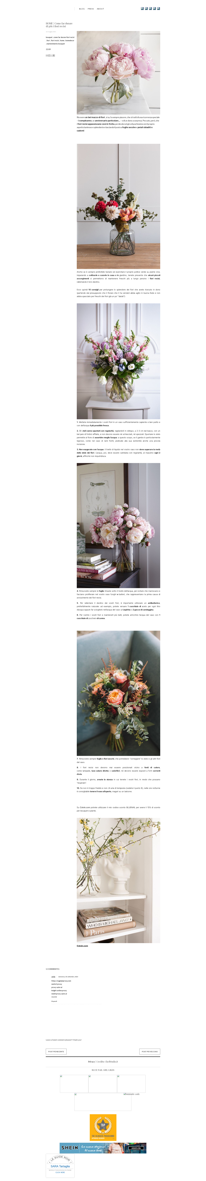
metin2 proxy (57, 984)
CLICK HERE (60, 1172)
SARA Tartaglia (60, 1166)
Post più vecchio (150, 1052)
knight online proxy (59, 990)
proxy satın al (57, 987)
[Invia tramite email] (47, 55)
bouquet (49, 37)
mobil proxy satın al (59, 994)
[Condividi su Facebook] (54, 55)
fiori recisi (55, 40)
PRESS (91, 9)
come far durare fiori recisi (64, 37)
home (62, 40)
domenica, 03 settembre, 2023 (68, 977)
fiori (48, 40)
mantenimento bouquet (56, 44)
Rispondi (54, 1001)
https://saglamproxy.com (61, 981)
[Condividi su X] (51, 55)
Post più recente (56, 1052)
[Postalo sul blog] (49, 55)
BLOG (82, 9)
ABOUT (100, 9)
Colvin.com (85, 807)
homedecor (69, 40)
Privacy (91, 1061)
